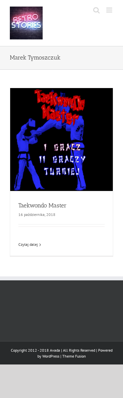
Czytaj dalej (28, 244)
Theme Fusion (74, 356)
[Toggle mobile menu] (109, 10)
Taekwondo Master (42, 205)
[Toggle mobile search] (96, 10)
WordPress (50, 356)
